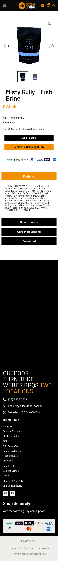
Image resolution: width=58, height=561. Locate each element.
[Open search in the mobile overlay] (53, 5)
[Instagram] (5, 493)
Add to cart (29, 137)
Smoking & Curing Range (31, 128)
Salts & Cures (10, 128)
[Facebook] (12, 493)
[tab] (29, 176)
